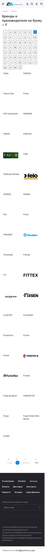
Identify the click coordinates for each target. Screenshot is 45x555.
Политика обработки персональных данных (19, 527)
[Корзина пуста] (41, 4)
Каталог (22, 481)
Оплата (5, 486)
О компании (8, 481)
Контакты (31, 486)
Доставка (17, 486)
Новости (6, 492)
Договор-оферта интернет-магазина (16, 535)
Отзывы (18, 492)
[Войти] (36, 4)
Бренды (34, 481)
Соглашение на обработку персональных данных (22, 532)
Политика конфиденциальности (15, 530)
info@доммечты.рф (25, 550)
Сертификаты (33, 492)
